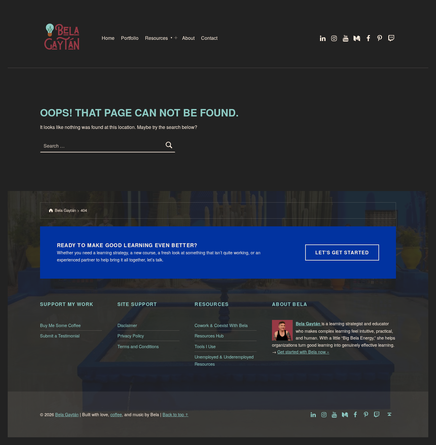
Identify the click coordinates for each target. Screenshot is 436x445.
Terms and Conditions (138, 346)
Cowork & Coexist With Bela (221, 325)
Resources (156, 37)
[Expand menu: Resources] (175, 37)
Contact (209, 37)
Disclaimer (127, 325)
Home (108, 37)
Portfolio (130, 37)
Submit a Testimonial (59, 335)
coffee (116, 414)
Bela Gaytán (67, 414)
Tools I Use (205, 346)
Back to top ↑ (175, 414)
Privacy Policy (130, 335)
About (188, 37)
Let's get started (342, 252)
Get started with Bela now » (303, 351)
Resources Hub (209, 335)
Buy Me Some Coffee (60, 325)
